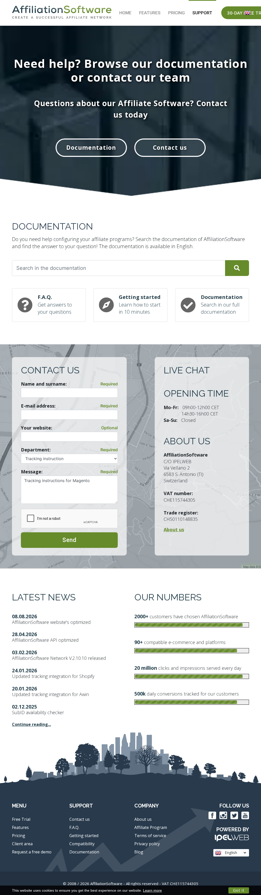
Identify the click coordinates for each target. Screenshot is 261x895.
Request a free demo (31, 852)
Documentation (91, 147)
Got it (238, 890)
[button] (247, 13)
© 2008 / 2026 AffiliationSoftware (130, 883)
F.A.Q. (74, 827)
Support (202, 12)
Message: (32, 472)
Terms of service (150, 835)
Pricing (176, 12)
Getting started (83, 835)
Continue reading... (31, 724)
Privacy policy (147, 844)
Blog (138, 852)
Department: (36, 450)
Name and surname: (44, 384)
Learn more (152, 890)
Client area (22, 844)
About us (143, 819)
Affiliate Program (150, 827)
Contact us (170, 147)
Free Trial (21, 819)
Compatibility (82, 844)
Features (150, 12)
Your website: (36, 428)
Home (125, 12)
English (230, 852)
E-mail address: (38, 406)
